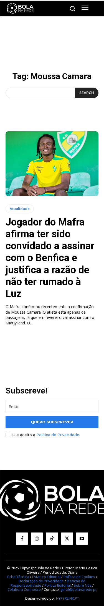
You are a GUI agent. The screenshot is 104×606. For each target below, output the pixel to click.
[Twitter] (67, 538)
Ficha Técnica (18, 576)
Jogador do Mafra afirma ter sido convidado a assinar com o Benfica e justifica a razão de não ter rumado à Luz (50, 258)
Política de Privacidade (57, 434)
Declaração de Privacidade (41, 580)
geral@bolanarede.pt (78, 589)
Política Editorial (57, 585)
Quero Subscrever (52, 422)
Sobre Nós (83, 585)
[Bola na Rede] (20, 8)
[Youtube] (82, 538)
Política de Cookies (79, 576)
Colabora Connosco (24, 589)
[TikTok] (52, 538)
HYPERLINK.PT (67, 598)
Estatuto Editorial (46, 576)
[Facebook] (22, 538)
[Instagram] (37, 538)
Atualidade (20, 208)
